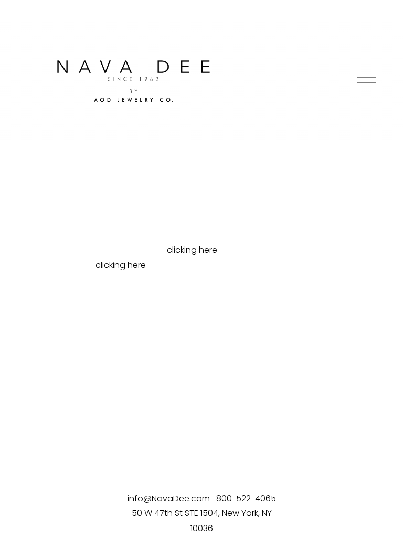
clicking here (192, 250)
